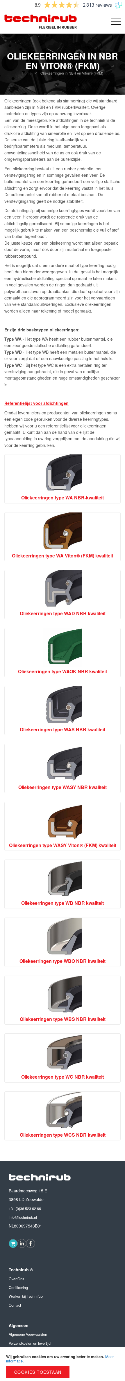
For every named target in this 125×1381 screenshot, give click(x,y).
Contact (15, 1305)
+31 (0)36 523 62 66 (25, 1208)
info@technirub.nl (23, 1217)
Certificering (18, 1287)
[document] (62, 1364)
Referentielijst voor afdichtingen (36, 403)
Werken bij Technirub (26, 1296)
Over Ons (16, 1278)
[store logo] (33, 22)
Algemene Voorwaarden (28, 1334)
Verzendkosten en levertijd (30, 1343)
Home (27, 73)
